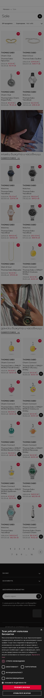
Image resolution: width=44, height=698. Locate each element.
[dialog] (22, 662)
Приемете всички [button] (22, 687)
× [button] (41, 630)
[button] (14, 682)
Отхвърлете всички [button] (22, 693)
